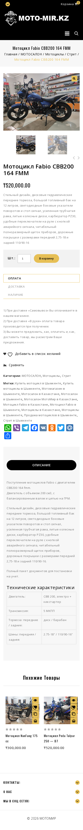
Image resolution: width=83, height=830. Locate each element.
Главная (10, 54)
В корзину (46, 258)
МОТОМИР (48, 818)
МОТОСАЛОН (31, 54)
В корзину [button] (35, 721)
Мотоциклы (54, 54)
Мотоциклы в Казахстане (40, 410)
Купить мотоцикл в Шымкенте (38, 383)
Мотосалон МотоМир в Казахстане (50, 399)
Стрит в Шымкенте (17, 420)
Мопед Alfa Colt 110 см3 (77, 160)
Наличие (15, 295)
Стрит (72, 54)
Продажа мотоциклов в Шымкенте (50, 415)
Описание (41, 465)
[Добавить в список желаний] (35, 707)
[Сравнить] (35, 714)
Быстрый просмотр (35, 700)
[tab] (41, 465)
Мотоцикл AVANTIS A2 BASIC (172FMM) (72, 160)
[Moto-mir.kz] (36, 18)
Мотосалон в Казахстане (40, 394)
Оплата (14, 278)
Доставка (16, 286)
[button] (74, 78)
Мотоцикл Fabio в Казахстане (25, 404)
